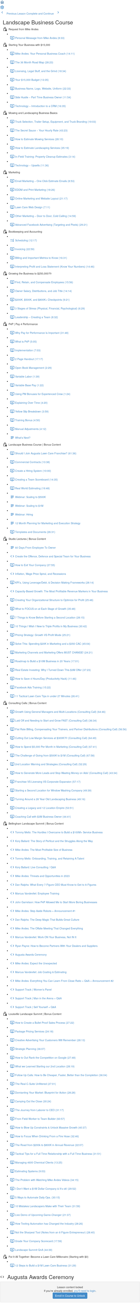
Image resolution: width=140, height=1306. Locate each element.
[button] (2, 3)
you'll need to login (85, 1291)
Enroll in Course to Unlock (70, 1295)
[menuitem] (2, 8)
